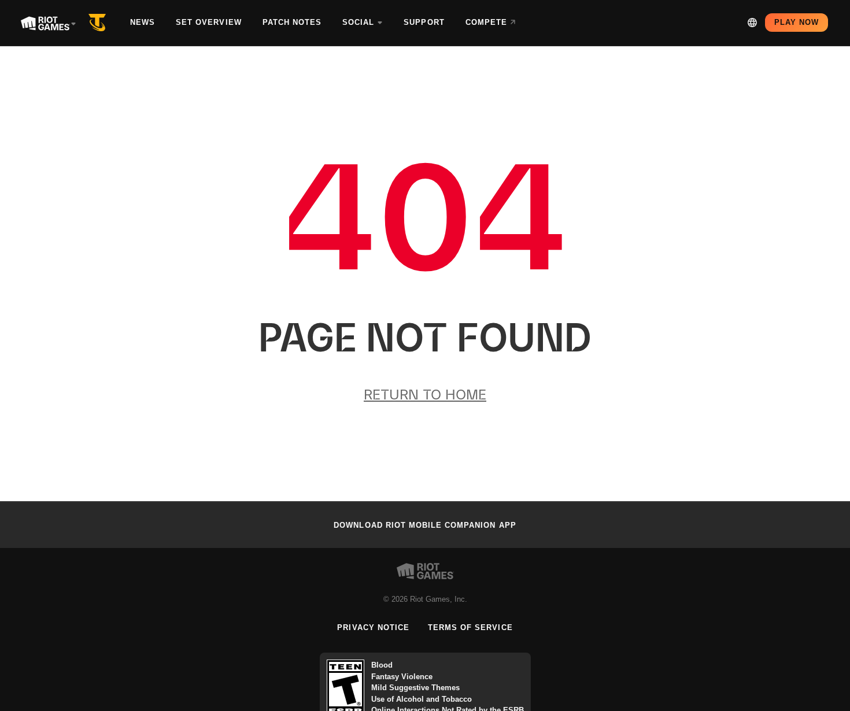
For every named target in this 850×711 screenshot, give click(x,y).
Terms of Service (470, 627)
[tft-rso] (99, 22)
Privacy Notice (373, 627)
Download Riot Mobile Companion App (425, 525)
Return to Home (425, 394)
